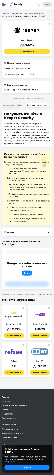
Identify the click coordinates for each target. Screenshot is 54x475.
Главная (5, 397)
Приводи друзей (10, 429)
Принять (27, 467)
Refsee (14, 361)
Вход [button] (47, 4)
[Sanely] (16, 4)
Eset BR (39, 361)
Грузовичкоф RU (14, 324)
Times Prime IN (40, 324)
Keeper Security (27, 40)
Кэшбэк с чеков (9, 425)
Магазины (6, 401)
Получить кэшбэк (27, 51)
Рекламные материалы (12, 433)
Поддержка (7, 414)
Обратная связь (9, 437)
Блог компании (9, 418)
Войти (27, 273)
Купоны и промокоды (36, 105)
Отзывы (5, 410)
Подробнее (9, 462)
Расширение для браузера (14, 405)
